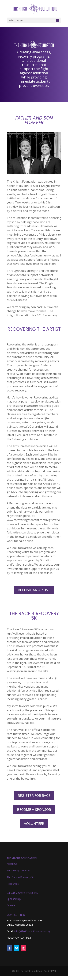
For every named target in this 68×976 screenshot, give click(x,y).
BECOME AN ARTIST (34, 590)
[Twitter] (16, 948)
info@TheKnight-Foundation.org (32, 931)
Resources (13, 883)
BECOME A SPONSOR (34, 809)
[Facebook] (9, 948)
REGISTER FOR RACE (34, 795)
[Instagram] (23, 948)
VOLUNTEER (34, 823)
